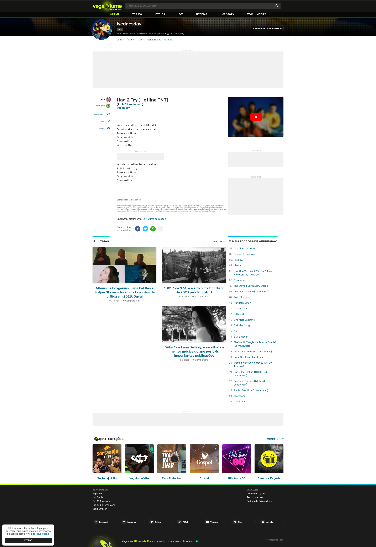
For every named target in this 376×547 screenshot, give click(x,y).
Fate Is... (238, 259)
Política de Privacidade (259, 501)
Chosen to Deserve (244, 254)
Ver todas (219, 241)
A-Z (181, 14)
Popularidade (154, 39)
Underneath (240, 401)
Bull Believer (241, 336)
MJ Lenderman (132, 104)
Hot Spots (227, 14)
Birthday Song (242, 325)
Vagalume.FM (255, 14)
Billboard (239, 314)
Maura (237, 265)
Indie (120, 29)
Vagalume (107, 5)
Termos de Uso (255, 497)
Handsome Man (242, 303)
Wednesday (129, 24)
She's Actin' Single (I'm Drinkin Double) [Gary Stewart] (255, 344)
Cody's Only (240, 308)
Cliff (236, 331)
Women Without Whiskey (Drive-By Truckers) (253, 364)
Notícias (201, 14)
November (239, 280)
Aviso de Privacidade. (37, 533)
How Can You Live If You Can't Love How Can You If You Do (253, 273)
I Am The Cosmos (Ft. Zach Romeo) (253, 351)
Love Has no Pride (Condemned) (251, 291)
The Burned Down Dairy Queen (251, 285)
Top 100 (137, 14)
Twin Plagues (241, 297)
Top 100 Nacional (102, 501)
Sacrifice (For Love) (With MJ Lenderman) (249, 383)
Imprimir (102, 128)
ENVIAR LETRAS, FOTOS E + (269, 28)
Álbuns (131, 39)
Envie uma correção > (154, 219)
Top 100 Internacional (104, 505)
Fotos (141, 39)
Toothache (239, 396)
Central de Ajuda (256, 493)
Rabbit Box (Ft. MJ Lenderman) (251, 390)
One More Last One (244, 248)
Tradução (100, 105)
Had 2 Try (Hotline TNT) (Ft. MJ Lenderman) (250, 374)
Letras (120, 39)
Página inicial (122, 34)
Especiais (98, 493)
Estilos (160, 14)
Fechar (28, 540)
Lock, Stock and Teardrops (248, 357)
